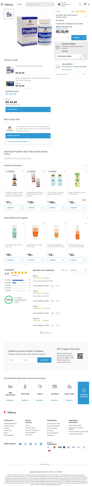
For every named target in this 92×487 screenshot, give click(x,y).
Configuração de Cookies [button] (76, 434)
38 (30, 254)
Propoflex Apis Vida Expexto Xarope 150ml (29, 66)
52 (72, 202)
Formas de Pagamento (53, 426)
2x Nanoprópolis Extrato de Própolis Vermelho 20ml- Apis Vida (35, 194)
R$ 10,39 (20, 86)
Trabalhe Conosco (9, 426)
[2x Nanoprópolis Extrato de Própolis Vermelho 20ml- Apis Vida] (35, 180)
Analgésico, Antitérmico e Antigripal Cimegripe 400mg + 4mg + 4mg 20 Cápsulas (33, 79)
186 (52, 202)
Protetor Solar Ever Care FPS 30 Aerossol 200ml (76, 245)
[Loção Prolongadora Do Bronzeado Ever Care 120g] (56, 232)
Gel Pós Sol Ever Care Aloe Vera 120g (14, 245)
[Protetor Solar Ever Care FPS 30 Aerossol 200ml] (77, 232)
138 (31, 202)
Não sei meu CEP (67, 69)
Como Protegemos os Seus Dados (78, 431)
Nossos (29, 421)
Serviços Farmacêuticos (32, 430)
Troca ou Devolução (52, 433)
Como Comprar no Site (53, 423)
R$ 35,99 (20, 73)
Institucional (8, 420)
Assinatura (29, 435)
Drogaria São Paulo (62, 29)
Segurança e (73, 421)
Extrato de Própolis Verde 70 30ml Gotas (77, 193)
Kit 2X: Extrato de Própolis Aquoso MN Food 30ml (56, 193)
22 (51, 254)
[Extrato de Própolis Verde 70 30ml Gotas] (77, 180)
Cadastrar (44, 360)
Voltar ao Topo (45, 464)
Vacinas (28, 425)
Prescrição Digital (30, 432)
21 (8, 202)
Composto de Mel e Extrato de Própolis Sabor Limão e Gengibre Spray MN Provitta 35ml (14, 194)
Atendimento (52, 420)
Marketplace (50, 435)
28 (8, 254)
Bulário (6, 433)
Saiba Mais (65, 51)
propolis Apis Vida (13, 135)
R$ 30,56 (18, 83)
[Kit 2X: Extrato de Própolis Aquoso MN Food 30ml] (56, 180)
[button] (9, 14)
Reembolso (50, 430)
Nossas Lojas (7, 430)
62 (72, 254)
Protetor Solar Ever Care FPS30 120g (34, 245)
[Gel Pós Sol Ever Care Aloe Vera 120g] (14, 232)
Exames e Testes (30, 428)
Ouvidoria (6, 428)
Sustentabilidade (9, 435)
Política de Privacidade (75, 425)
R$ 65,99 (71, 200)
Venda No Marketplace (10, 423)
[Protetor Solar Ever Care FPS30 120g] (35, 232)
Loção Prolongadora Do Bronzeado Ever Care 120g (56, 245)
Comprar (76, 37)
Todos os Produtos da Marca (17, 141)
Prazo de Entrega (52, 428)
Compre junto (12, 109)
